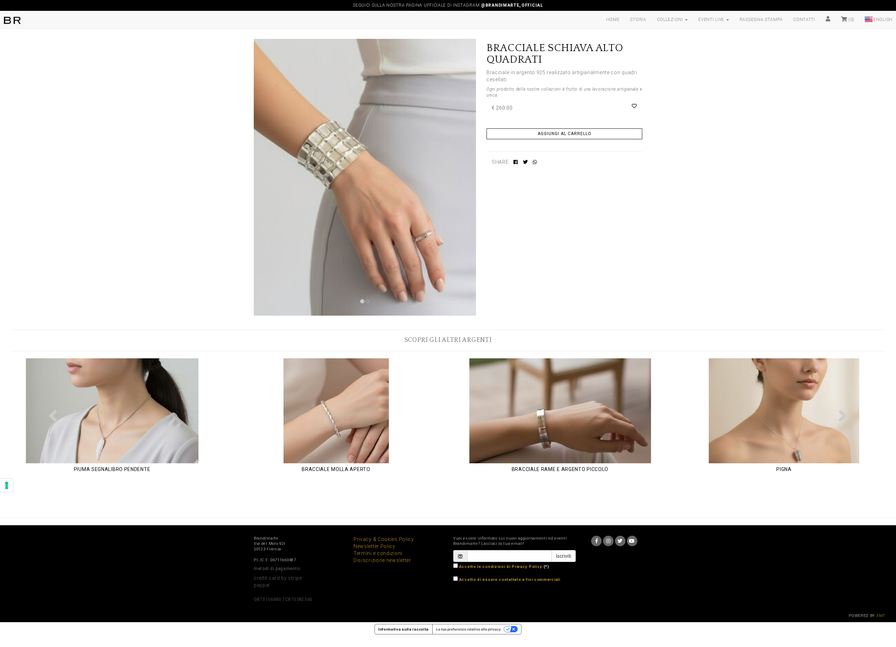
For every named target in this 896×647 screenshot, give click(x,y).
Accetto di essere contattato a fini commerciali (509, 579)
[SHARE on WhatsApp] (535, 162)
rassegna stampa (761, 19)
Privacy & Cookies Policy (384, 539)
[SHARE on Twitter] (525, 162)
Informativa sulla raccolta (403, 629)
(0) (850, 19)
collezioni (671, 19)
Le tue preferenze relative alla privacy (468, 629)
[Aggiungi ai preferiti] (634, 106)
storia (638, 19)
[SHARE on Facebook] (515, 162)
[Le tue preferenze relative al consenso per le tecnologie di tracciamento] (6, 485)
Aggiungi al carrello (565, 133)
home (613, 19)
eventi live (711, 19)
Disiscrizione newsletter (382, 560)
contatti (804, 19)
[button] (53, 415)
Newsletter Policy (375, 546)
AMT (881, 615)
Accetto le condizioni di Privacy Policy (500, 566)
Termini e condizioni (378, 553)
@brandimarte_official (512, 5)
